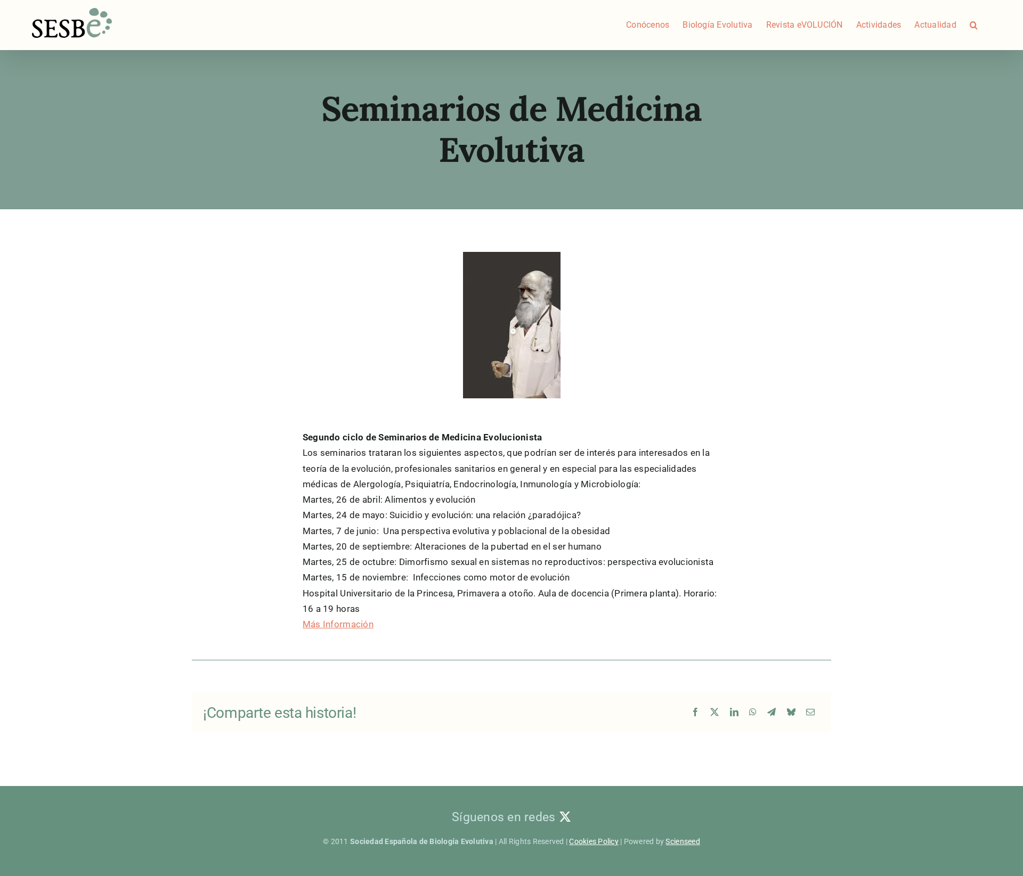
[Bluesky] (791, 713)
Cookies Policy (594, 841)
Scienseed (682, 841)
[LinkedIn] (734, 713)
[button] (974, 25)
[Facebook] (695, 713)
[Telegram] (771, 713)
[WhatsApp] (753, 713)
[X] (714, 713)
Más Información (338, 624)
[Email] (810, 713)
